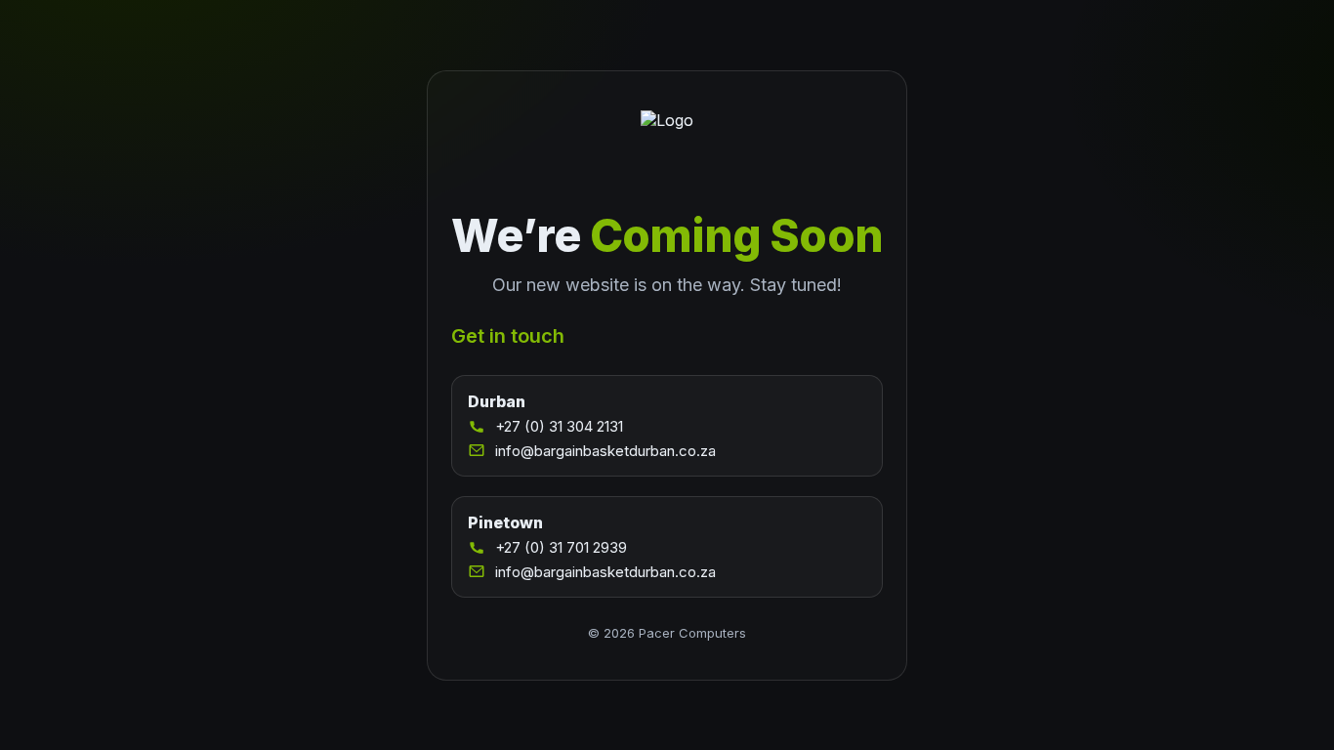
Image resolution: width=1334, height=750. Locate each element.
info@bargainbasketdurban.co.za (605, 450)
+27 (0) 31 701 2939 (561, 547)
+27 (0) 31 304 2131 (559, 426)
